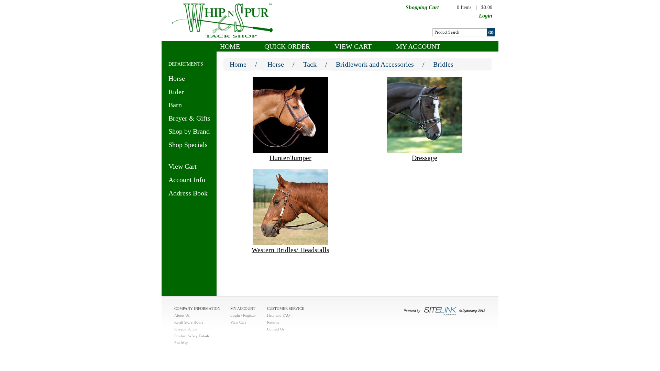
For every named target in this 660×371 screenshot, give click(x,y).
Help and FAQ (278, 315)
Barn (175, 105)
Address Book (188, 193)
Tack (310, 64)
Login (485, 16)
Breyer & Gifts (189, 118)
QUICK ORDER (287, 46)
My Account (418, 46)
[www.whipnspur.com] (222, 20)
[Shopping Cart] (444, 7)
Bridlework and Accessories (375, 64)
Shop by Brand (189, 131)
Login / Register (243, 315)
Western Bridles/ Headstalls (290, 250)
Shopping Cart (422, 7)
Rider (176, 91)
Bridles (443, 64)
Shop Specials (188, 144)
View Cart (353, 46)
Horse (176, 78)
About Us (181, 315)
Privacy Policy (185, 329)
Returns (273, 322)
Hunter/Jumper (290, 157)
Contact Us (275, 329)
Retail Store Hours (188, 322)
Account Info (186, 179)
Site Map (181, 343)
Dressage (424, 157)
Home (230, 46)
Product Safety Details (191, 336)
